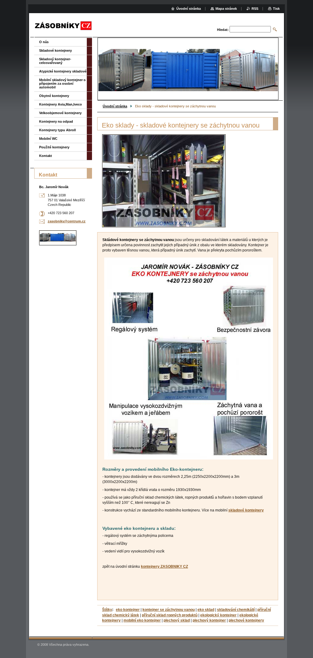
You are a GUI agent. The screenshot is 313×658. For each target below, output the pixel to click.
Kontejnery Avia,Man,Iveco (60, 104)
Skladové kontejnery (55, 50)
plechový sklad (177, 620)
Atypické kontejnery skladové (63, 71)
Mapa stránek (226, 8)
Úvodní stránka (115, 106)
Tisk (276, 8)
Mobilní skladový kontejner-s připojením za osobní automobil (62, 83)
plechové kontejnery (246, 620)
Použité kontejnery (54, 147)
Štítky (107, 610)
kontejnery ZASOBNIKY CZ (164, 566)
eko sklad (205, 610)
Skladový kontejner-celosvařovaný (55, 61)
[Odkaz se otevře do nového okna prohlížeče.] (164, 180)
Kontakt (45, 156)
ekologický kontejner (218, 615)
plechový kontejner (209, 620)
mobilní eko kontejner (142, 620)
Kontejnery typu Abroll (57, 130)
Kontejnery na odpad (56, 121)
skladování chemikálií (236, 610)
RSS (255, 8)
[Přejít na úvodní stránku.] (63, 26)
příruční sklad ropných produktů (169, 615)
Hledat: (223, 30)
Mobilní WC (48, 138)
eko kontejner (128, 610)
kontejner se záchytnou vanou (168, 610)
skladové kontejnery (246, 510)
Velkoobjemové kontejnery (60, 113)
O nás (44, 42)
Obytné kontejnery (54, 96)
